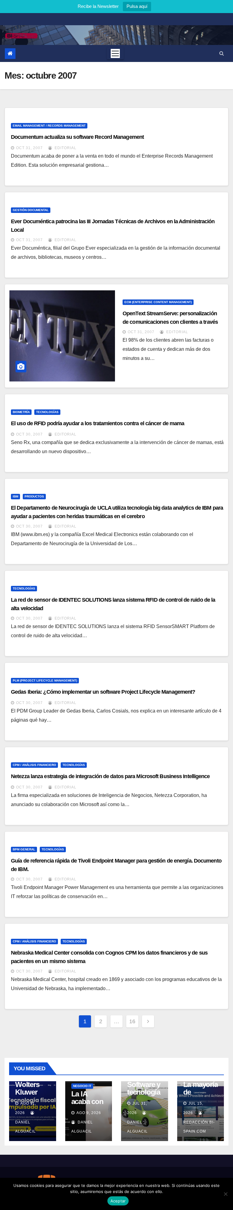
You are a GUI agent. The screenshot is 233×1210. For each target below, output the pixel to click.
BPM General (24, 849)
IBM (15, 496)
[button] (221, 53)
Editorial (64, 148)
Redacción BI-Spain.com (199, 1126)
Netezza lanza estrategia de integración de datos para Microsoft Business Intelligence (110, 776)
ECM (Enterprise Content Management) (158, 302)
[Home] (10, 53)
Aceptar (118, 1200)
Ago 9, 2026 (88, 1113)
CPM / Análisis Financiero (34, 765)
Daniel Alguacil (25, 1126)
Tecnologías (47, 412)
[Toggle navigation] (115, 53)
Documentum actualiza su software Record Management (77, 137)
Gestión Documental (31, 210)
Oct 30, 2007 (29, 434)
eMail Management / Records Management (49, 125)
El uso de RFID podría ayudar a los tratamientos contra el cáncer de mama (97, 423)
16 (132, 1021)
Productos (34, 496)
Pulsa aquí (137, 6)
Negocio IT (82, 1086)
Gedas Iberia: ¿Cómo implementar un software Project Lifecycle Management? (103, 692)
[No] (225, 1194)
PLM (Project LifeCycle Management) (45, 680)
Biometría (21, 412)
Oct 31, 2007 (29, 148)
